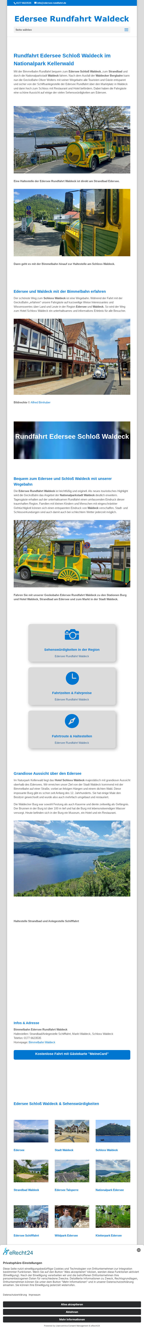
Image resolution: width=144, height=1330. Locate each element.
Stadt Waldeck (64, 1150)
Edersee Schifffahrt (26, 1235)
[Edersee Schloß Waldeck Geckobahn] (72, 586)
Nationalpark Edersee (110, 1190)
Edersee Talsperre (66, 1190)
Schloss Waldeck (107, 1150)
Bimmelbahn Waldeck (42, 1042)
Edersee (19, 1150)
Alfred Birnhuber (40, 402)
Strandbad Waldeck (26, 1190)
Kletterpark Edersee (109, 1235)
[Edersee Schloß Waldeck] (72, 172)
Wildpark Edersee (66, 1235)
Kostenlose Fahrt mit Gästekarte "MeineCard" (72, 1054)
